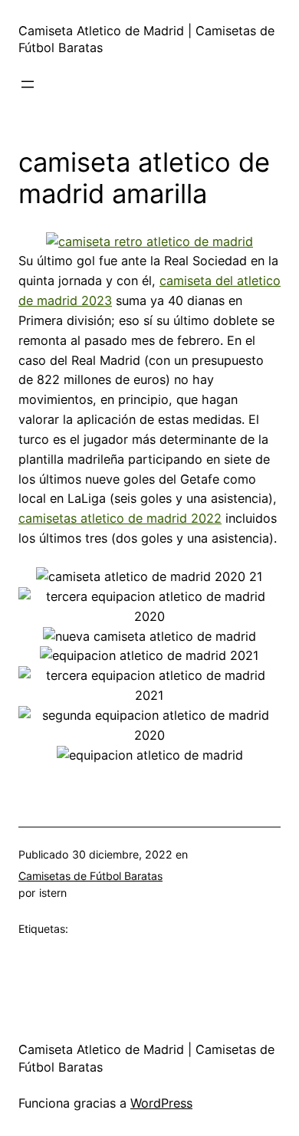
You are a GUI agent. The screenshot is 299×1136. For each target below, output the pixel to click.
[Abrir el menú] (27, 84)
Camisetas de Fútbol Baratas (90, 875)
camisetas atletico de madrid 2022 (120, 518)
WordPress (161, 1103)
